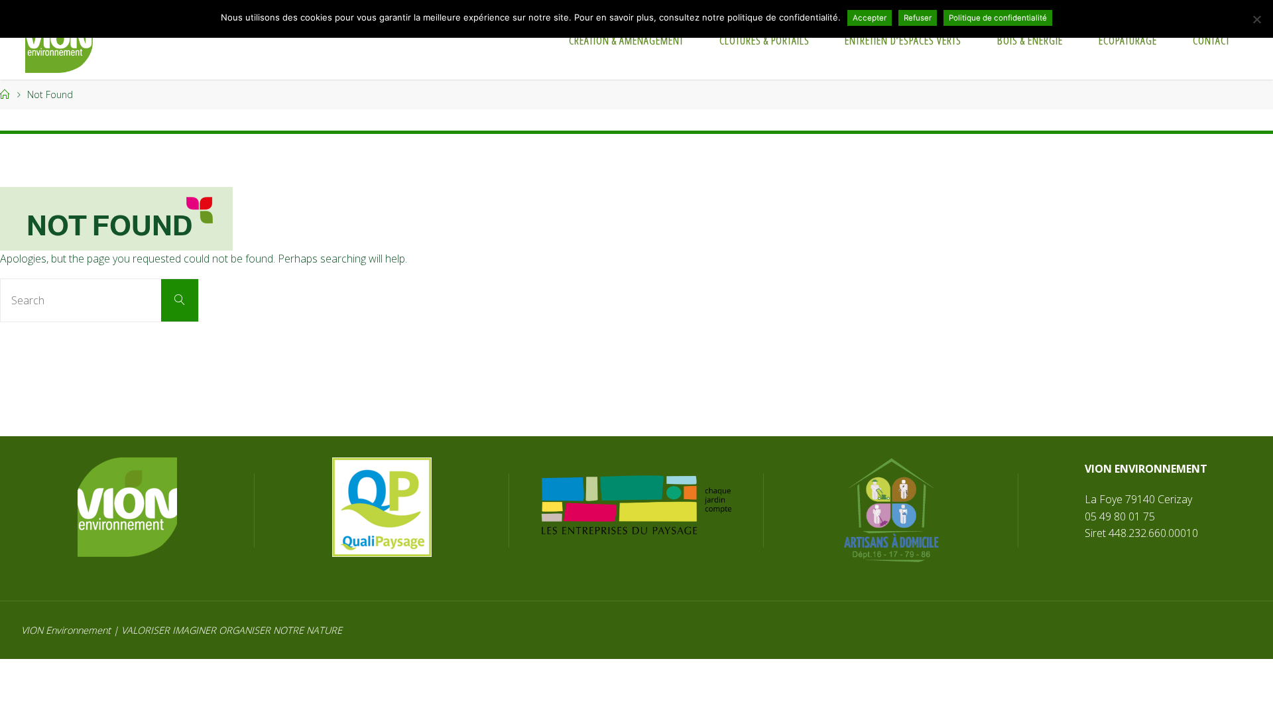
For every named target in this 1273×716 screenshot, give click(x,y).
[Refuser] (1256, 19)
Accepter (869, 18)
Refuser (918, 18)
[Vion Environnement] (58, 39)
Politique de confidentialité (998, 18)
